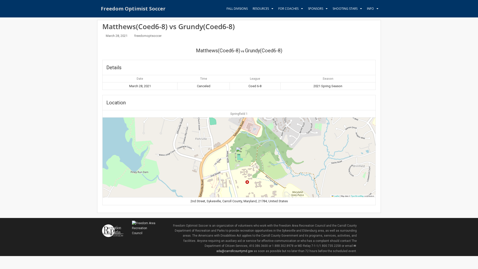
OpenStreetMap (357, 196)
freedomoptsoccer (148, 36)
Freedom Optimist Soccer (133, 8)
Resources (261, 8)
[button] (239, 152)
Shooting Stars (345, 8)
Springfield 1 (239, 114)
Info (370, 8)
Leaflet (336, 196)
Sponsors (315, 8)
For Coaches (288, 8)
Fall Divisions (237, 8)
